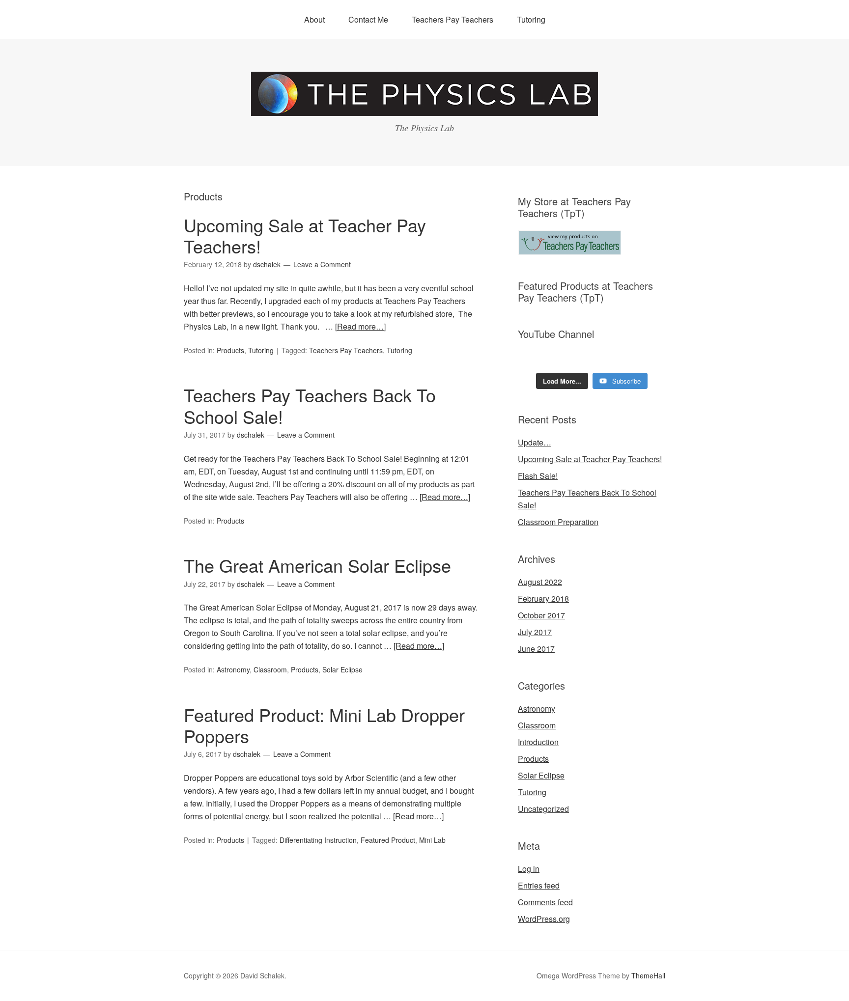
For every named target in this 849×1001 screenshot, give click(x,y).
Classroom (270, 669)
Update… (534, 442)
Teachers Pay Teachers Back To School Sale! (310, 405)
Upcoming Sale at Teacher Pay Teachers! (305, 235)
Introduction (538, 742)
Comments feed (545, 902)
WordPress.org (544, 918)
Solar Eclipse (342, 669)
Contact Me (368, 19)
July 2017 (535, 632)
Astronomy (233, 669)
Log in (528, 868)
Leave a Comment (322, 264)
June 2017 (536, 648)
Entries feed (539, 885)
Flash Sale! (538, 475)
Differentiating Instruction (318, 840)
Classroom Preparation (558, 522)
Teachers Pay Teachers (452, 19)
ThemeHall (648, 975)
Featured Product (388, 840)
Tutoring (531, 19)
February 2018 (543, 598)
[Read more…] (360, 326)
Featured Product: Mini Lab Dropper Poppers (324, 725)
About (314, 19)
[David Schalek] (424, 107)
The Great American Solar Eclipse (317, 565)
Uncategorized (543, 808)
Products (230, 350)
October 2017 (541, 615)
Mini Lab (432, 840)
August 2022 (540, 581)
